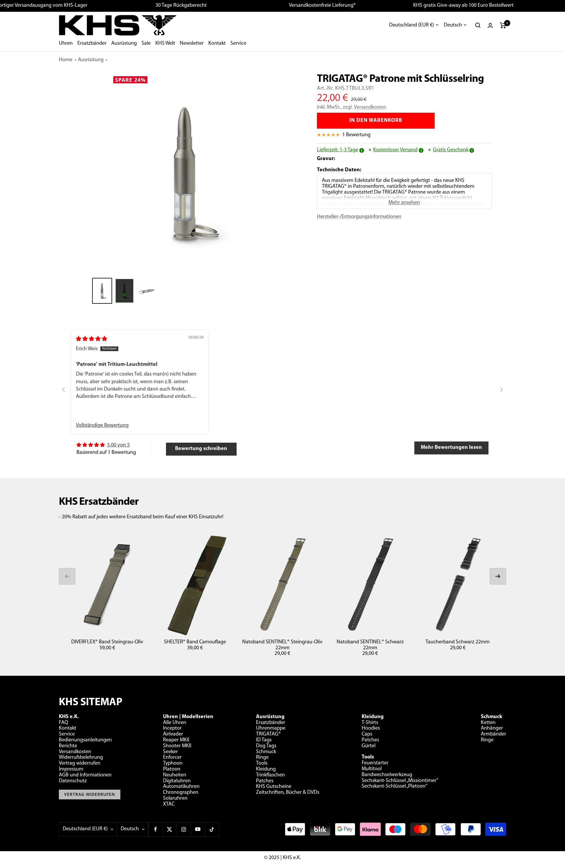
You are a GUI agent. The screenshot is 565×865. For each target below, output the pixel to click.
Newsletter (192, 43)
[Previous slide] (63, 390)
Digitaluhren (177, 781)
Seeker (170, 752)
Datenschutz (73, 781)
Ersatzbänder (92, 43)
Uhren (66, 43)
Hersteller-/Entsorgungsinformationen (359, 217)
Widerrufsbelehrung (81, 757)
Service (238, 43)
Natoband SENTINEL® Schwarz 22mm (370, 645)
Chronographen (180, 792)
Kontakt (217, 43)
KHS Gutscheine (273, 786)
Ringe (262, 757)
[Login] (490, 25)
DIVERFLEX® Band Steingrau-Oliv (107, 642)
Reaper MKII (176, 740)
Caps (367, 734)
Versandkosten (370, 107)
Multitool (372, 769)
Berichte (68, 746)
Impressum (71, 769)
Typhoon (172, 763)
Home (65, 60)
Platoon (171, 769)
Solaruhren (175, 798)
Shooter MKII (177, 746)
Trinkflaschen (270, 775)
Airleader (173, 734)
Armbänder (493, 734)
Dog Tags (266, 746)
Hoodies (371, 728)
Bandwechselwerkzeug (387, 775)
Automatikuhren (181, 786)
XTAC (169, 804)
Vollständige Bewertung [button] (102, 425)
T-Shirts (370, 722)
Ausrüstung (124, 43)
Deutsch (453, 25)
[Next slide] (501, 390)
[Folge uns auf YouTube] (198, 829)
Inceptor (172, 728)
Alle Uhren (174, 722)
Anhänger (492, 728)
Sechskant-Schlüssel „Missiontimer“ (400, 780)
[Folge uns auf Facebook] (155, 829)
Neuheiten (174, 775)
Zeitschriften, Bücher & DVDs (287, 792)
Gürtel (368, 746)
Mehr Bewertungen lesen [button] (451, 447)
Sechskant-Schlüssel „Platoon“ (394, 786)
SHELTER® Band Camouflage (195, 642)
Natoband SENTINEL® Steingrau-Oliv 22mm (282, 645)
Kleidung (266, 769)
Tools (261, 763)
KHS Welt (165, 43)
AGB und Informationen (85, 775)
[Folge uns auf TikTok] (212, 829)
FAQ (63, 722)
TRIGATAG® (268, 734)
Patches (264, 781)
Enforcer (172, 757)
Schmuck (266, 752)
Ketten (488, 722)
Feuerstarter (375, 763)
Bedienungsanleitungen (85, 740)
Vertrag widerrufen (79, 763)
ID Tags (264, 740)
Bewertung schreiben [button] (201, 448)
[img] (91, 339)
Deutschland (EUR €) (411, 25)
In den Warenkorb (375, 120)
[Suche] (478, 25)
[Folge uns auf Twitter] (169, 829)
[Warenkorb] (503, 25)
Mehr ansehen (404, 202)
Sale (146, 43)
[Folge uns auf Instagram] (184, 829)
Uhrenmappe (270, 728)
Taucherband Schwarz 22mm (458, 642)
